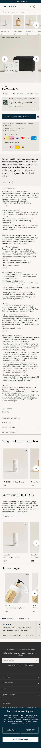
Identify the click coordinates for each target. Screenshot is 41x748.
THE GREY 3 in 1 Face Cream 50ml (5, 31)
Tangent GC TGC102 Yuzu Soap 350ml (30, 31)
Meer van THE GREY (18, 495)
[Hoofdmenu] (38, 6)
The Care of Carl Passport (20, 1)
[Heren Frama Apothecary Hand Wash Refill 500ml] (18, 22)
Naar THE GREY (9, 516)
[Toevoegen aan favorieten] (25, 450)
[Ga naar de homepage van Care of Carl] (10, 6)
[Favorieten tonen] (31, 6)
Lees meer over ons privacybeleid (20, 665)
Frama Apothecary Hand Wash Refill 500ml (18, 31)
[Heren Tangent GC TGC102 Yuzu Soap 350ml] (30, 22)
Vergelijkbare (20, 441)
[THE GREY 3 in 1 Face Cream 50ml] (15, 480)
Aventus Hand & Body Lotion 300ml (15, 608)
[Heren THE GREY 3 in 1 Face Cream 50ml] (6, 22)
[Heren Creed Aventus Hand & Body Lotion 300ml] (17, 588)
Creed (7, 605)
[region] (20, 630)
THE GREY (5, 86)
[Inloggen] (28, 6)
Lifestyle (5, 37)
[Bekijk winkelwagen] (34, 6)
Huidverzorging (14, 37)
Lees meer (35, 108)
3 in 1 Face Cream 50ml (12, 557)
